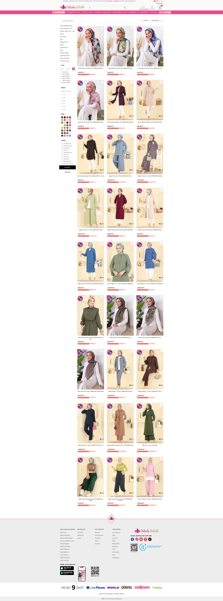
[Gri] (65, 128)
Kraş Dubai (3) (67, 143)
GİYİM (84, 12)
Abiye (113, 541)
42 (64, 103)
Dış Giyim (114, 538)
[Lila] (67, 136)
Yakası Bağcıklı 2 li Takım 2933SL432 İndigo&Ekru (150, 283)
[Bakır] (65, 120)
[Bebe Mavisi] (67, 120)
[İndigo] (67, 130)
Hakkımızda (81, 535)
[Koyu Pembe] (62, 117)
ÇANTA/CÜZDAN (144, 12)
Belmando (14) (67, 161)
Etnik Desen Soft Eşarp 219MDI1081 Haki (120, 337)
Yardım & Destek (64, 560)
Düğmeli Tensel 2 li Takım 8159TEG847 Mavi (120, 176)
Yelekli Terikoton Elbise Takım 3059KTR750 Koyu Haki (90, 338)
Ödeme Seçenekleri (65, 535)
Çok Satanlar (115, 552)
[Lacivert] (62, 136)
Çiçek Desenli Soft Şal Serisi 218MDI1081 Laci (150, 68)
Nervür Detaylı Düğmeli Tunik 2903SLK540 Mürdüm (120, 122)
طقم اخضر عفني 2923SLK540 (149, 445)
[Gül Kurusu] (67, 128)
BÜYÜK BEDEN (117, 12)
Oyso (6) (65, 150)
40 (64, 100)
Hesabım (97, 532)
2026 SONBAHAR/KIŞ (66, 26)
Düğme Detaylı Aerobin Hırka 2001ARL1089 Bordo (120, 230)
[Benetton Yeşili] (62, 122)
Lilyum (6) (65, 154)
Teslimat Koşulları (64, 543)
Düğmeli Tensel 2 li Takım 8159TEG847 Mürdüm (150, 176)
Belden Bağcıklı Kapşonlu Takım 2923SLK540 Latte (120, 445)
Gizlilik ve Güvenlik (65, 546)
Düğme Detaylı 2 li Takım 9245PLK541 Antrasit (120, 391)
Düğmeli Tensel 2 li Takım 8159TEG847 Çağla (90, 230)
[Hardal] (65, 130)
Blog (113, 555)
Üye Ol (96, 541)
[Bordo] (67, 122)
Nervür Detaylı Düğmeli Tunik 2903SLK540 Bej (150, 122)
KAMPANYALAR (64, 61)
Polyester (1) (66, 148)
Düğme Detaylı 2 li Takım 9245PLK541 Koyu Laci (90, 445)
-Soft (102, 598)
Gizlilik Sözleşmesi (65, 557)
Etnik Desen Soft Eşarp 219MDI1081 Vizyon (150, 337)
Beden (63, 87)
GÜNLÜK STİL (106, 12)
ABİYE (90, 12)
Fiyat (62, 65)
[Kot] (67, 133)
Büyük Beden (115, 543)
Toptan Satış (63, 532)
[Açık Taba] (67, 117)
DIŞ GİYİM (97, 12)
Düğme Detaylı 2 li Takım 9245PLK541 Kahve (149, 391)
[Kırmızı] (65, 133)
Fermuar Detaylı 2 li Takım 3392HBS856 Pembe (150, 499)
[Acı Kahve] (65, 117)
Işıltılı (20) (66, 159)
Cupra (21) (66, 156)
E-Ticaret (106, 598)
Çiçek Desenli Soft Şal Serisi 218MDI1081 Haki (120, 68)
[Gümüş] (70, 128)
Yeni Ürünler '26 (116, 532)
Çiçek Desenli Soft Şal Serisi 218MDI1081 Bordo (90, 68)
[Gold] (62, 128)
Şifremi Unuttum (99, 535)
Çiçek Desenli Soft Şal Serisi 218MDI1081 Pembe (90, 122)
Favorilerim (98, 538)
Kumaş (63, 140)
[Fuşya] (70, 125)
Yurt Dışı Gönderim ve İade (67, 541)
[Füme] (67, 125)
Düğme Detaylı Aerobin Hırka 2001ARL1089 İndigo (90, 283)
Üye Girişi (97, 543)
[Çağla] (70, 122)
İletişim (79, 538)
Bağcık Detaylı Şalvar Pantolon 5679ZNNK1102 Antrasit (120, 499)
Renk (62, 114)
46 (64, 109)
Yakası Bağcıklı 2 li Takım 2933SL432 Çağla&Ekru (120, 283)
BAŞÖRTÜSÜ (133, 12)
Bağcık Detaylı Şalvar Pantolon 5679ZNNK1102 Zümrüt (91, 499)
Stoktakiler (145, 20)
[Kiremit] (62, 133)
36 (64, 94)
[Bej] (70, 120)
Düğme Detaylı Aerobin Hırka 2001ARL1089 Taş (150, 230)
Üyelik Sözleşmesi (65, 549)
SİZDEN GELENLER (165, 12)
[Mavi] (70, 136)
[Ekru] (62, 125)
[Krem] (70, 133)
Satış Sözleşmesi (64, 552)
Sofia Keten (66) (67, 152)
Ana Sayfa (80, 532)
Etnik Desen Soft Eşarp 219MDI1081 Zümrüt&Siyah (91, 391)
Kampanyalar (115, 557)
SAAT (125, 12)
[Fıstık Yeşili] (65, 125)
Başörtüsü (115, 546)
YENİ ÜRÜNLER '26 (59, 12)
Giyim (113, 535)
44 (64, 106)
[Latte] (65, 136)
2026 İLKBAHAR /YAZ (66, 28)
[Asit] (62, 120)
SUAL (61, 50)
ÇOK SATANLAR (64, 58)
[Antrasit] (70, 117)
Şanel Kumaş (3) (67, 146)
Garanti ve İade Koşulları (66, 538)
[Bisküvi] (65, 122)
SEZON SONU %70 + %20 (73, 12)
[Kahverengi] (70, 130)
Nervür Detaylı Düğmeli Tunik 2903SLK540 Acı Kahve (90, 176)
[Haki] (62, 130)
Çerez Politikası (64, 555)
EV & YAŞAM (154, 12)
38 (64, 97)
